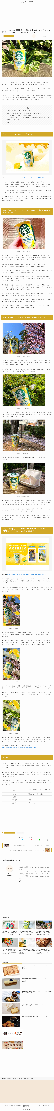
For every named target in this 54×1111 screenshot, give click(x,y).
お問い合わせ (45, 1105)
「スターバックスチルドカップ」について (18, 111)
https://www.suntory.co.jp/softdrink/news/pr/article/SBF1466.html (26, 178)
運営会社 (34, 1105)
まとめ (8, 122)
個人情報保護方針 (27, 1105)
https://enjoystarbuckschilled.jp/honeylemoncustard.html (19, 747)
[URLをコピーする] (48, 840)
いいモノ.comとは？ (11, 1105)
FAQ (39, 1105)
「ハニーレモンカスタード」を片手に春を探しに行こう (22, 115)
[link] (20, 881)
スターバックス (20, 832)
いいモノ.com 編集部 (10, 874)
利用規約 (19, 1105)
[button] (6, 840)
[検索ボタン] (52, 1)
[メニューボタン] (1, 1)
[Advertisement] (27, 14)
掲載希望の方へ (27, 1106)
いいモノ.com (27, 2)
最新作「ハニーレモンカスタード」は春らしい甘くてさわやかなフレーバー (28, 113)
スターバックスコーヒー (9, 36)
